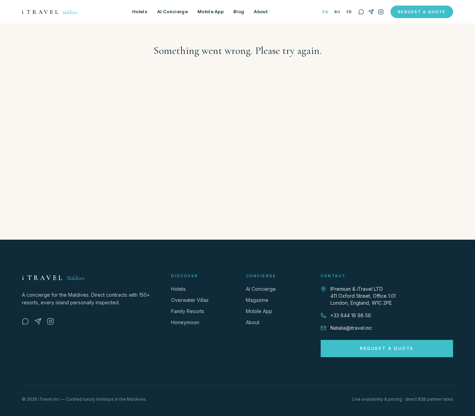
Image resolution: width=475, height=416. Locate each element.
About (260, 11)
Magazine (257, 300)
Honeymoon (185, 322)
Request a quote (422, 11)
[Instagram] (381, 12)
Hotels (139, 11)
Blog (238, 11)
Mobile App (211, 11)
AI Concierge (172, 11)
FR (349, 11)
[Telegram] (371, 12)
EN (325, 11)
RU (337, 11)
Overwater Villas (190, 300)
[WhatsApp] (361, 12)
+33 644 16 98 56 (350, 315)
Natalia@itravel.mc (351, 328)
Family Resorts (187, 311)
